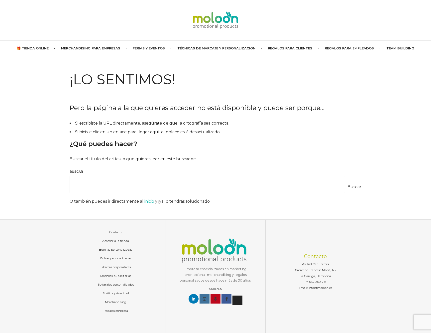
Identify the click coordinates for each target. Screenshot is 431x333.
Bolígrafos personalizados (116, 284)
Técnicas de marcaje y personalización (216, 48)
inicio (149, 201)
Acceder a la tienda (115, 241)
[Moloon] (215, 20)
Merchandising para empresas (90, 48)
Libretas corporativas (116, 267)
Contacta (115, 232)
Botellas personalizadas (115, 249)
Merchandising (115, 302)
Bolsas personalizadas (115, 258)
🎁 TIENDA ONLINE (33, 48)
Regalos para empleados (349, 48)
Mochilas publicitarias (115, 276)
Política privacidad (116, 293)
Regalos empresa (116, 311)
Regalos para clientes (290, 48)
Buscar (76, 171)
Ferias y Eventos (149, 48)
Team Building (400, 48)
